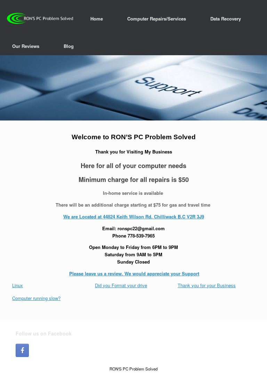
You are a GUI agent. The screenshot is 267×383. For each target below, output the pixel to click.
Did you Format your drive (121, 285)
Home (96, 18)
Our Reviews (25, 46)
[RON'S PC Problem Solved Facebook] (22, 350)
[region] (133, 87)
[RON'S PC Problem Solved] (40, 18)
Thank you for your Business (207, 285)
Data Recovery (225, 18)
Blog (69, 46)
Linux (17, 285)
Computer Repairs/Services (156, 18)
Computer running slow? (36, 298)
